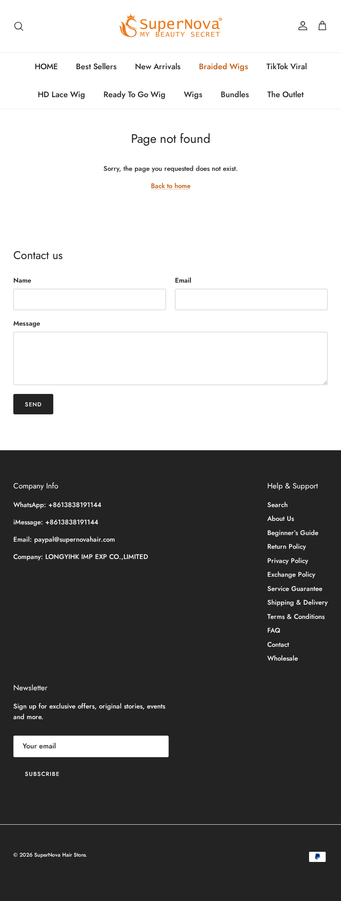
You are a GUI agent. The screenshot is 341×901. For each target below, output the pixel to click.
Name (22, 280)
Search (277, 505)
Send (33, 404)
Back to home (170, 186)
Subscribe (42, 774)
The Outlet (285, 94)
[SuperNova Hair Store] (170, 26)
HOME (46, 66)
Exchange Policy (291, 574)
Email (183, 280)
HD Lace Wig (61, 94)
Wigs (193, 94)
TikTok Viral (286, 66)
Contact (278, 644)
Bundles (235, 94)
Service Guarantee (294, 589)
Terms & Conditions (296, 617)
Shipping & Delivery (297, 602)
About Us (280, 518)
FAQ (273, 630)
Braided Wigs (223, 66)
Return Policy (286, 546)
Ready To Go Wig (134, 94)
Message (26, 323)
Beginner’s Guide (292, 533)
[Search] (18, 26)
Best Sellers (96, 66)
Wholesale (282, 658)
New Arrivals (158, 66)
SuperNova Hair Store (59, 855)
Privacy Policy (287, 561)
